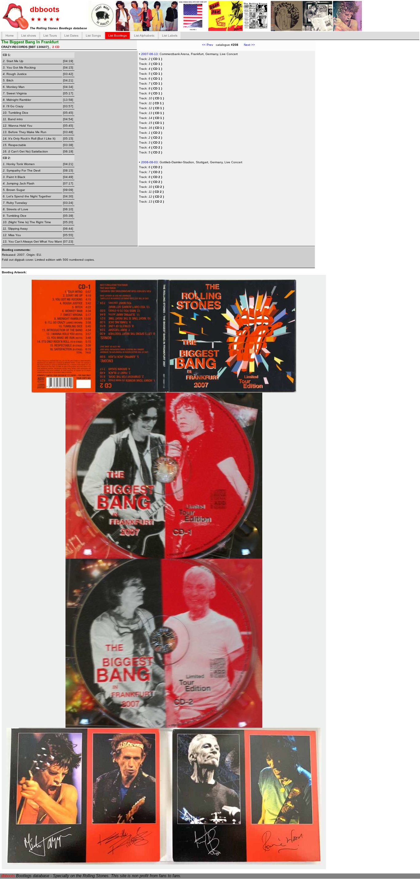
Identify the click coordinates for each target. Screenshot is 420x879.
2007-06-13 (149, 54)
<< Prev (207, 44)
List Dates (71, 35)
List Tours (50, 35)
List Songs (93, 35)
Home (10, 35)
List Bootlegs (117, 35)
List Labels (169, 35)
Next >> (246, 44)
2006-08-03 (149, 162)
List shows (28, 35)
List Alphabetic (144, 35)
